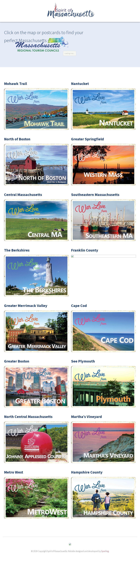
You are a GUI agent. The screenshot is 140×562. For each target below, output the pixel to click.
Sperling (105, 551)
